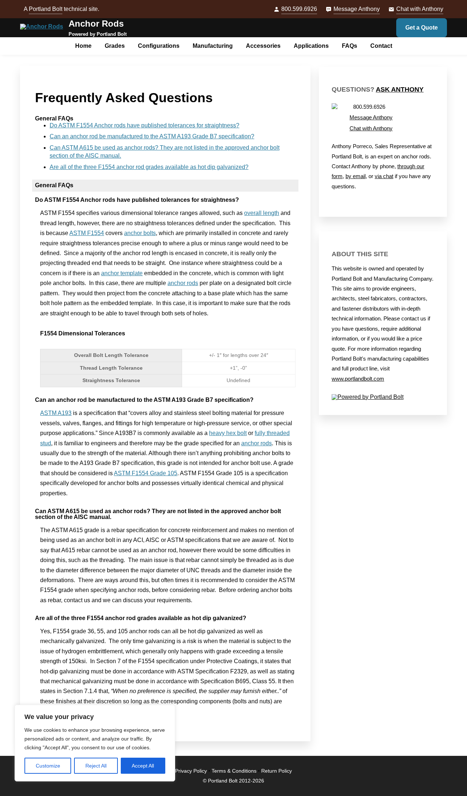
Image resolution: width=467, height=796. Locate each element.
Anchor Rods (96, 23)
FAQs (349, 46)
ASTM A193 (56, 413)
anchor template (122, 273)
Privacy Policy (191, 771)
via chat (384, 176)
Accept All (143, 766)
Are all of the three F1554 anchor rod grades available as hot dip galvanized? (149, 167)
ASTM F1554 (86, 233)
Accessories (263, 46)
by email (356, 176)
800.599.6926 (299, 9)
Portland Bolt (45, 9)
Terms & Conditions (234, 771)
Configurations (159, 46)
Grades (115, 46)
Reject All (96, 766)
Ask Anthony (400, 89)
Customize (48, 766)
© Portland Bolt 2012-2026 (233, 781)
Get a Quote (421, 27)
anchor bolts (140, 233)
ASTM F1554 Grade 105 (145, 473)
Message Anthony (356, 9)
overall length (261, 213)
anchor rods (182, 283)
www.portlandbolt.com (358, 379)
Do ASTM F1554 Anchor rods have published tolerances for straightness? (144, 125)
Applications (311, 46)
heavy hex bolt (228, 433)
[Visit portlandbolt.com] (383, 397)
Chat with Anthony (419, 9)
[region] (95, 743)
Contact (381, 46)
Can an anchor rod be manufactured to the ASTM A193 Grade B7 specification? (152, 136)
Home (83, 46)
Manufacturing (213, 46)
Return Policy (276, 771)
